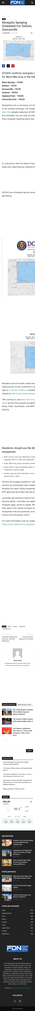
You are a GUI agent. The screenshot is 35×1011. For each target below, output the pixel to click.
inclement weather (17, 390)
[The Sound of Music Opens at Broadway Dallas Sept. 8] (7, 721)
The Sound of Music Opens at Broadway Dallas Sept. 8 (17, 769)
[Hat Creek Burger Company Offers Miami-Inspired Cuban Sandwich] (7, 712)
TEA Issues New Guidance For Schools (26, 638)
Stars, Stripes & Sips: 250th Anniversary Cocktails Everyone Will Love (22, 862)
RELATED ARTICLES (9, 704)
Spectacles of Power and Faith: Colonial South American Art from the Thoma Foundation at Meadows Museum (17, 782)
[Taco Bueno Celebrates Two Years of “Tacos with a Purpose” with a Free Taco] (7, 730)
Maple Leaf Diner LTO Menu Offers (13, 789)
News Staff (7, 33)
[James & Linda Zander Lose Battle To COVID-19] (7, 897)
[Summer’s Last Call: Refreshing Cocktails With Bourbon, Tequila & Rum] (7, 843)
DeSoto (15, 626)
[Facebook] (15, 1001)
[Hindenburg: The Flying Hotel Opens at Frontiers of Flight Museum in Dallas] (7, 852)
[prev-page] (3, 740)
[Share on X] (8, 65)
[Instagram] (20, 1001)
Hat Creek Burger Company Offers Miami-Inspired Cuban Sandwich (23, 712)
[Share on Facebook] (3, 65)
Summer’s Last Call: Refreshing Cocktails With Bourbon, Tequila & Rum (23, 842)
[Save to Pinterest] (13, 65)
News (8, 16)
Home (3, 16)
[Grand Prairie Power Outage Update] (7, 888)
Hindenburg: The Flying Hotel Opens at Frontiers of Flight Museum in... (22, 852)
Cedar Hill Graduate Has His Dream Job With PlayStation (9, 639)
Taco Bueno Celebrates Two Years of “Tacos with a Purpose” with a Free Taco (17, 775)
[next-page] (6, 740)
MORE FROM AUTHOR (24, 704)
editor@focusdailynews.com (21, 988)
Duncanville (22, 626)
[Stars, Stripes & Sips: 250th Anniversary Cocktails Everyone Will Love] (7, 862)
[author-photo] (17, 658)
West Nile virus (28, 399)
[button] (3, 2)
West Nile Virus (6, 629)
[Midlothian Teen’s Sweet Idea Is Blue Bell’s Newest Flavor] (7, 878)
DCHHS (9, 626)
